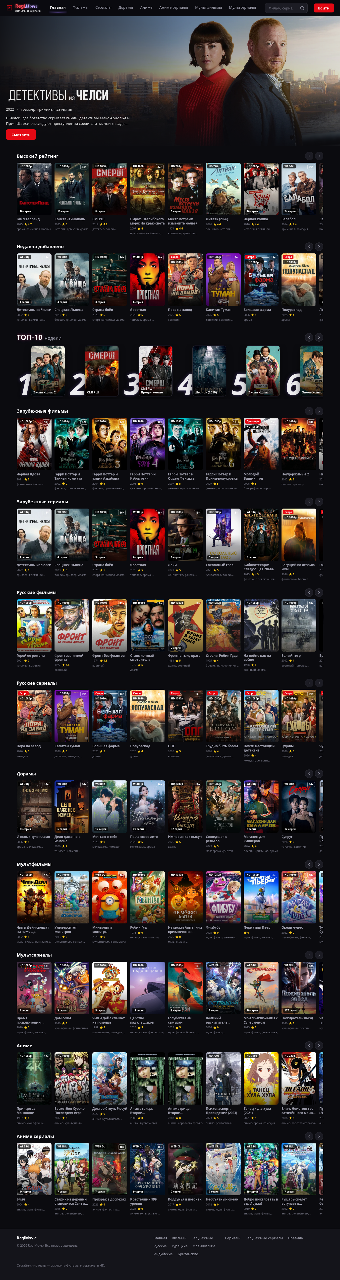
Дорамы (125, 7)
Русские (160, 1246)
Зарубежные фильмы (42, 411)
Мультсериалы (242, 7)
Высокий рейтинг (37, 156)
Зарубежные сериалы (42, 502)
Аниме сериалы (173, 7)
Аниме (146, 7)
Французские (204, 1246)
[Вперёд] (319, 156)
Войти (324, 8)
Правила (295, 1238)
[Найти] (302, 8)
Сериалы (103, 7)
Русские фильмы (37, 592)
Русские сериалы (37, 683)
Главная (58, 7)
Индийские (163, 1254)
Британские (188, 1254)
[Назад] (309, 156)
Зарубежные (202, 1238)
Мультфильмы (208, 7)
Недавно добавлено (40, 246)
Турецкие (180, 1246)
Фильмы (80, 7)
